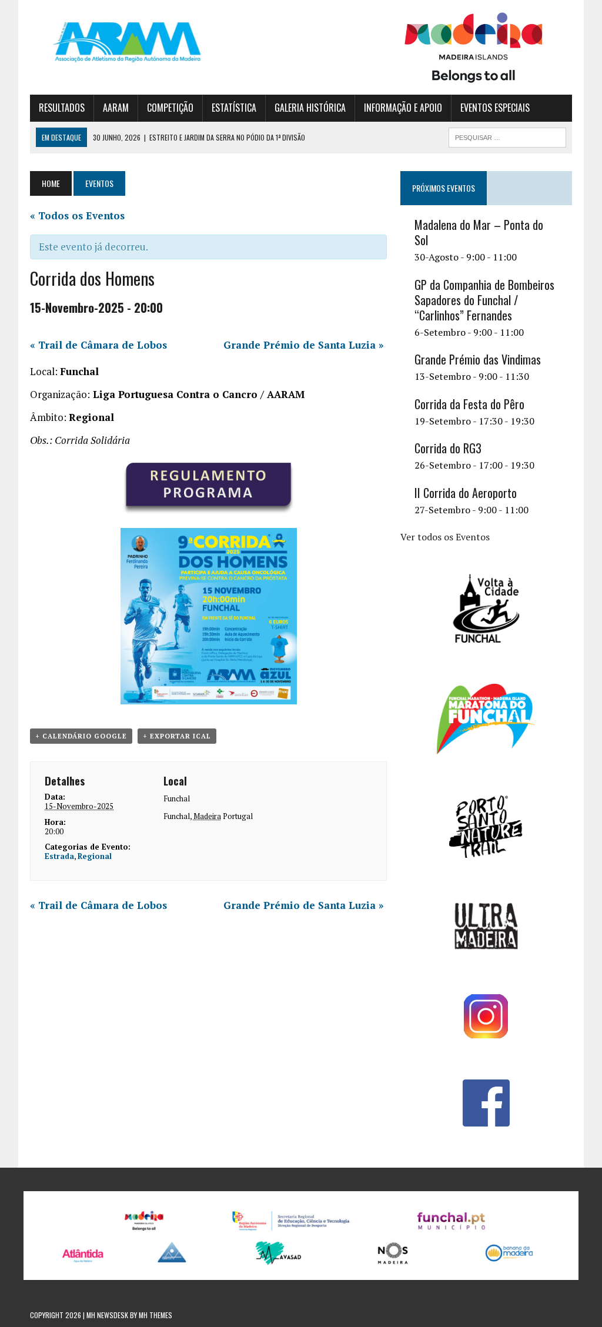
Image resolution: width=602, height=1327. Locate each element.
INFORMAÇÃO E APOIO (403, 108)
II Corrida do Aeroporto (465, 493)
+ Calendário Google (81, 736)
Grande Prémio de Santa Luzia (303, 345)
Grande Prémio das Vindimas (477, 359)
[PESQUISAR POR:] (507, 136)
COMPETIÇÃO (170, 108)
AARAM (116, 108)
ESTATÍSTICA (234, 108)
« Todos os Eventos (77, 215)
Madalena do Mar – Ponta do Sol (478, 232)
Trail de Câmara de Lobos (98, 345)
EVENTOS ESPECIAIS (495, 108)
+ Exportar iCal (177, 736)
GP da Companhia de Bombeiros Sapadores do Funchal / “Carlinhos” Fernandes (484, 300)
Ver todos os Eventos (445, 536)
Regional (95, 856)
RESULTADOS (62, 108)
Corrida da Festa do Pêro (469, 404)
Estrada (59, 856)
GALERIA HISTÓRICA (310, 108)
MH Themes (155, 1315)
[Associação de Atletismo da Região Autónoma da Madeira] (116, 42)
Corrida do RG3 (447, 448)
